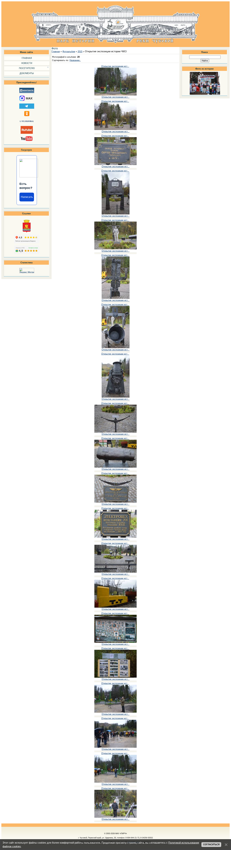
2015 (80, 51)
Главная (56, 51)
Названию (75, 60)
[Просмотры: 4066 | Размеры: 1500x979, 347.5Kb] (115, 129)
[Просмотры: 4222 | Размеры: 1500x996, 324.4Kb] (115, 677)
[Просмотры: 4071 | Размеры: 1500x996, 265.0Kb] (115, 607)
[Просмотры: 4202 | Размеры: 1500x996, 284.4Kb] (115, 747)
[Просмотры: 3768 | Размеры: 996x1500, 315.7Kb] (116, 347)
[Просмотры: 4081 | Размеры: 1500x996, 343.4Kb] (115, 782)
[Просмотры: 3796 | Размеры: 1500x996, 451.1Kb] (115, 248)
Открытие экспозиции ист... (115, 66)
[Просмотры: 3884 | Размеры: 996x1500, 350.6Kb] (116, 298)
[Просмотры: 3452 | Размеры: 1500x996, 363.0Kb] (115, 502)
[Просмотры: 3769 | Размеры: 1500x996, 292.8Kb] (115, 467)
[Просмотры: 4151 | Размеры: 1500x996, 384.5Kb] (115, 572)
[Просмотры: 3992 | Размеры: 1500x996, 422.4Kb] (115, 817)
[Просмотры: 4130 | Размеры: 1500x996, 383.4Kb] (115, 432)
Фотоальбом (68, 51)
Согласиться (211, 844)
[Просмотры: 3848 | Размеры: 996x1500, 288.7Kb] (116, 213)
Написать (27, 197)
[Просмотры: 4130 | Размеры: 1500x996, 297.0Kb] (115, 537)
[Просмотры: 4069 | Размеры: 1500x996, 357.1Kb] (115, 712)
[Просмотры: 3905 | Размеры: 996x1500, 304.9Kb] (116, 397)
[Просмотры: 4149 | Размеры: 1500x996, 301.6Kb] (115, 164)
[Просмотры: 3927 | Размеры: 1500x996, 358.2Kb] (115, 95)
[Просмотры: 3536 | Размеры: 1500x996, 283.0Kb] (115, 642)
